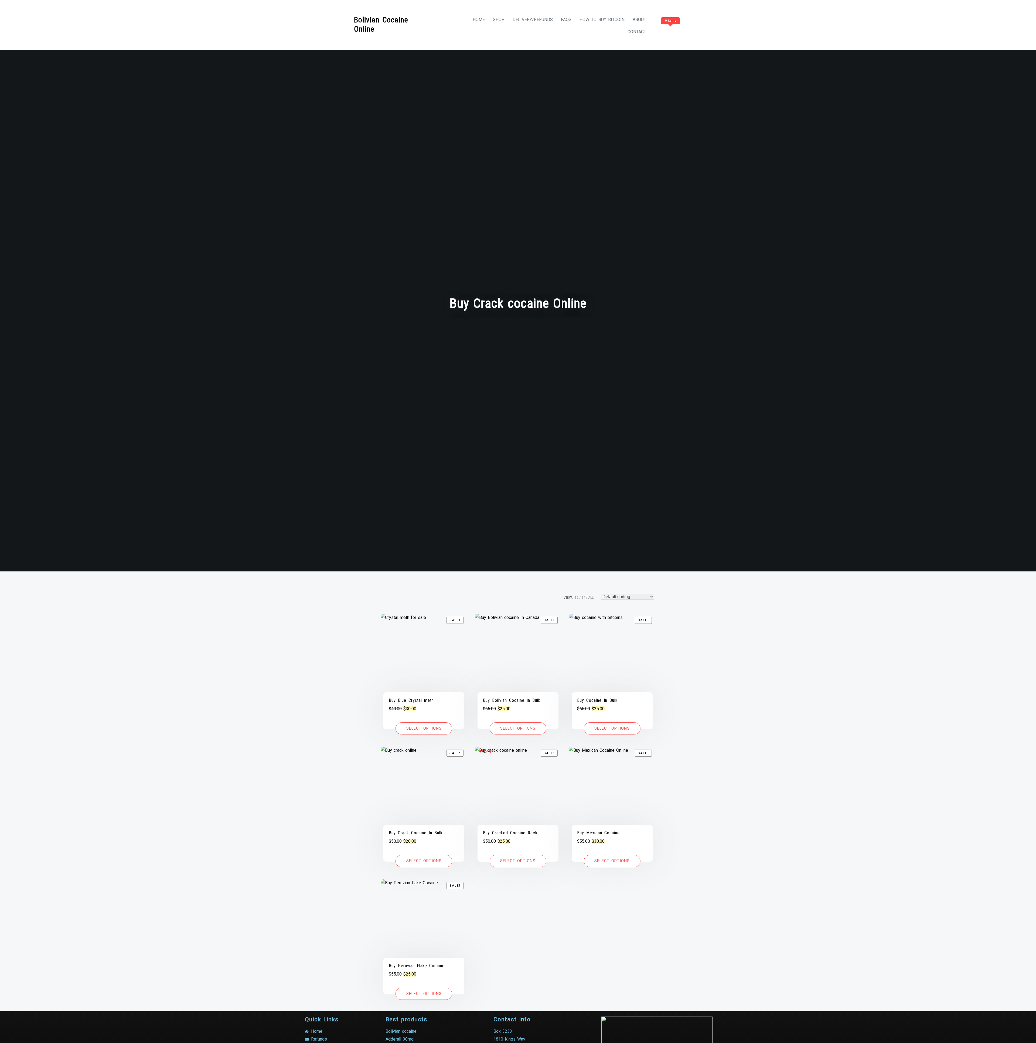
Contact (637, 31)
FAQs (566, 19)
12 (576, 598)
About (639, 19)
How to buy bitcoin (602, 19)
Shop (499, 19)
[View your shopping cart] (669, 31)
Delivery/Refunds (533, 19)
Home (479, 19)
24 (583, 598)
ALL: (591, 598)
